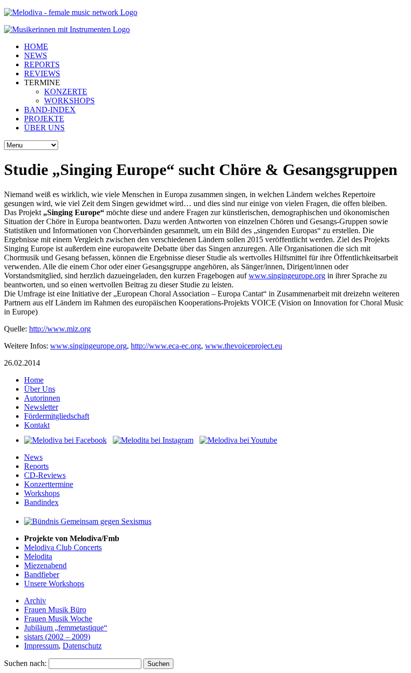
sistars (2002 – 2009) (57, 636)
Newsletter (41, 407)
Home (34, 380)
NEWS (35, 55)
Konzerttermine (48, 484)
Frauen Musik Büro (55, 609)
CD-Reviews (45, 475)
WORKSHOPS (69, 100)
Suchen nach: (25, 663)
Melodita (38, 556)
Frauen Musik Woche (58, 618)
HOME (36, 46)
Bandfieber (41, 574)
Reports (36, 466)
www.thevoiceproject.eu (243, 346)
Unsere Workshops (54, 583)
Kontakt (37, 425)
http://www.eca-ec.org (166, 346)
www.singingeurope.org (287, 275)
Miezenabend (45, 565)
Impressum (41, 645)
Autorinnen (42, 398)
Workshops (42, 493)
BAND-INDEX (50, 109)
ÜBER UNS (44, 127)
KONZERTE (65, 91)
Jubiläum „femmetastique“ (65, 627)
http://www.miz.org (60, 328)
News (33, 457)
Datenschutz (82, 645)
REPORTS (42, 64)
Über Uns (39, 389)
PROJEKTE (44, 118)
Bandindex (41, 502)
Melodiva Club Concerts (63, 547)
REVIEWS (42, 73)
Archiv (35, 600)
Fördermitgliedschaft (56, 416)
